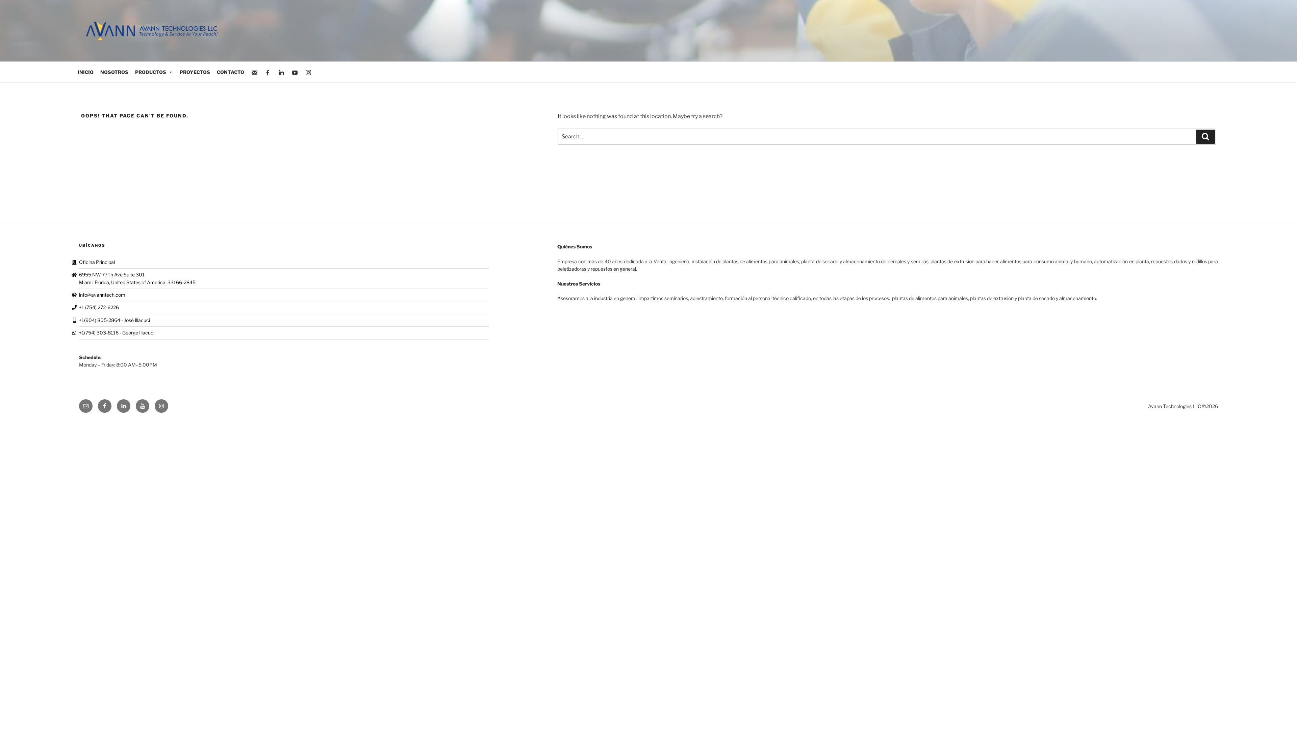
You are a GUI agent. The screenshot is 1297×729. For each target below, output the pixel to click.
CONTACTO (230, 72)
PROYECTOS (195, 72)
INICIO (86, 72)
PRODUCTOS (150, 72)
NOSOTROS (114, 72)
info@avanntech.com (102, 295)
